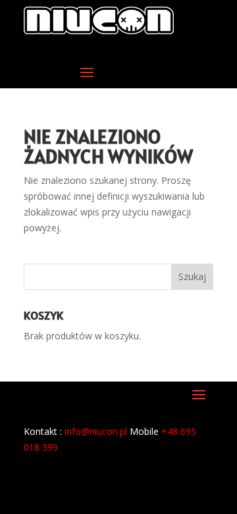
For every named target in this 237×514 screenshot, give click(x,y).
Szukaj (192, 276)
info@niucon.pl (96, 431)
